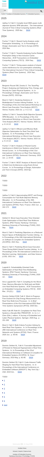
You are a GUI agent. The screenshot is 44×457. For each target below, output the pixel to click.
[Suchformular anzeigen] (41, 11)
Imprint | (20, 451)
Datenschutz (27, 451)
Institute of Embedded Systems (16, 14)
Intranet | (15, 451)
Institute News (22, 448)
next (5, 405)
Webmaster (16, 444)
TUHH (3, 14)
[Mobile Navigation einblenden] (4, 4)
